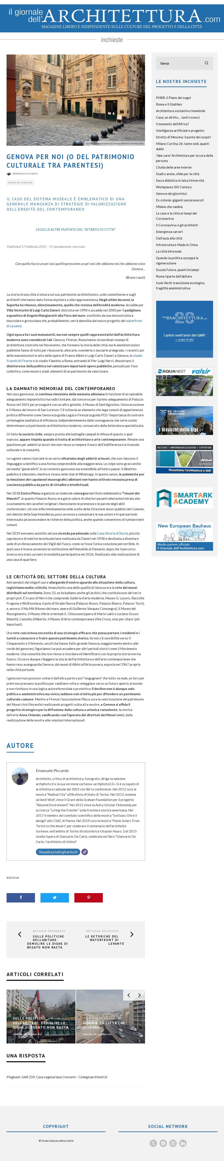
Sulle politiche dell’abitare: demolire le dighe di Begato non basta (47, 942)
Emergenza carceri (169, 232)
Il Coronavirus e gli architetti (177, 225)
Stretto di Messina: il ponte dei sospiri (183, 137)
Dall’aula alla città (169, 238)
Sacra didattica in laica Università (180, 180)
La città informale (169, 251)
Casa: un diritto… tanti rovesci (178, 117)
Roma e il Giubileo (169, 104)
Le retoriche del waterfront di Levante (104, 940)
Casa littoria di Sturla (112, 533)
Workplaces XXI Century (174, 187)
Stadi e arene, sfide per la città (177, 174)
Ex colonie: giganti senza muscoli (180, 200)
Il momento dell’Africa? (172, 124)
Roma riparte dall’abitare (174, 276)
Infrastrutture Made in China (177, 245)
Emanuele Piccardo (25, 173)
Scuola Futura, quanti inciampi (177, 270)
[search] (206, 63)
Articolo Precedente (49, 931)
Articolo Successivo (102, 931)
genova (13, 877)
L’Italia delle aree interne (174, 167)
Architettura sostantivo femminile (180, 111)
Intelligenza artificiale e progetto (180, 130)
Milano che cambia (169, 207)
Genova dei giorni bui (20, 182)
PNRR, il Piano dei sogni (173, 98)
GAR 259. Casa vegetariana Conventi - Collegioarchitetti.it (64, 1077)
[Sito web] (84, 852)
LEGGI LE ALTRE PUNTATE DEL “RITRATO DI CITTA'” (76, 229)
